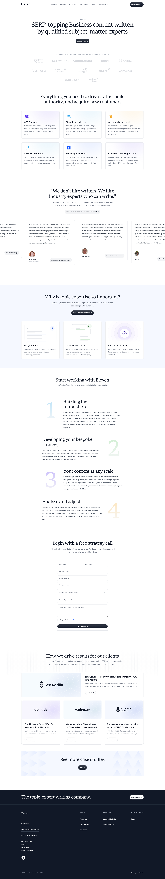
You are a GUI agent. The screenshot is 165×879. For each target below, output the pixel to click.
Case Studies (84, 824)
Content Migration (109, 824)
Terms (141, 873)
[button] (104, 4)
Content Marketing (109, 819)
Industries (83, 830)
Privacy (133, 873)
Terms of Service (79, 620)
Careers (133, 819)
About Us (83, 819)
